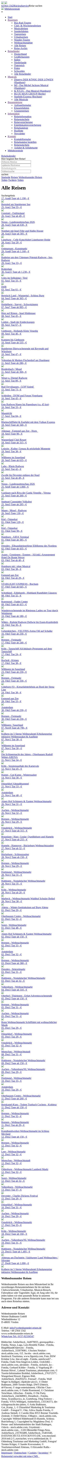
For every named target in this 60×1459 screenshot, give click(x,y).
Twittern (12, 180)
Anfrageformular (22, 105)
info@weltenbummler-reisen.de (25, 1327)
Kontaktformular (22, 139)
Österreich (19, 65)
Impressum (6, 1452)
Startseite (5, 177)
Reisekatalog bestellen (25, 142)
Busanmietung (15, 102)
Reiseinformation (22, 116)
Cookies (32, 1452)
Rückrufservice (21, 5)
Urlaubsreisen (21, 37)
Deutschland (20, 54)
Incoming (43, 1452)
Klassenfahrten (21, 108)
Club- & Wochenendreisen (27, 25)
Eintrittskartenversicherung (27, 125)
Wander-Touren (22, 39)
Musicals (12, 76)
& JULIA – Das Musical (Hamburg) (32, 91)
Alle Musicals (21, 99)
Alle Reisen (20, 45)
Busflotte (18, 130)
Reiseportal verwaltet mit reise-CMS (20, 1456)
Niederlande (20, 62)
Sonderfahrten (21, 31)
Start (10, 17)
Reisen (14, 177)
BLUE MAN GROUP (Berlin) (30, 93)
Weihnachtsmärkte (23, 42)
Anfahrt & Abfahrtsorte (26, 147)
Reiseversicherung (23, 122)
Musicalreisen (21, 28)
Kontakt (12, 136)
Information (14, 113)
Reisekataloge (21, 128)
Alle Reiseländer (22, 74)
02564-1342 (7, 5)
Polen (17, 68)
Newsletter (19, 133)
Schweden (19, 71)
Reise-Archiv (21, 48)
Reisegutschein (21, 119)
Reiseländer (14, 51)
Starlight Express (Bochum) (28, 96)
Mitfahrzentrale (12, 9)
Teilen (4, 180)
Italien (17, 59)
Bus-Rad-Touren (22, 22)
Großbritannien (21, 57)
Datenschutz (20, 1452)
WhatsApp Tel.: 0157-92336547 (17, 1336)
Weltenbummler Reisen (30, 177)
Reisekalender (8, 156)
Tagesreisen (20, 34)
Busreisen (13, 20)
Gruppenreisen (21, 110)
